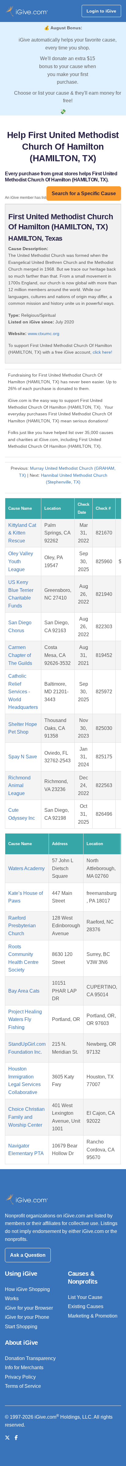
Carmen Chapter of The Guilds (20, 655)
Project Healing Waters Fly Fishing (25, 1019)
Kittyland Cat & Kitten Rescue (22, 533)
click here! (102, 352)
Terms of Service (23, 1386)
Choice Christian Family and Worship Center (26, 1117)
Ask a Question (28, 1255)
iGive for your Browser (29, 1308)
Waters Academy (26, 868)
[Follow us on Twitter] (7, 1437)
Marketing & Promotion (92, 1315)
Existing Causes (85, 1306)
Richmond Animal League (19, 785)
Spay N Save (22, 756)
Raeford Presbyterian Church (22, 925)
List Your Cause (85, 1297)
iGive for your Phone (27, 1317)
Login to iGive (101, 11)
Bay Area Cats (23, 991)
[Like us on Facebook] (16, 1437)
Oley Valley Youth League (20, 561)
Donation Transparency (30, 1358)
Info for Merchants (24, 1367)
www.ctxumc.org (43, 333)
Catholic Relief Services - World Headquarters (23, 691)
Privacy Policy (20, 1377)
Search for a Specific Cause (84, 193)
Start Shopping (21, 1326)
